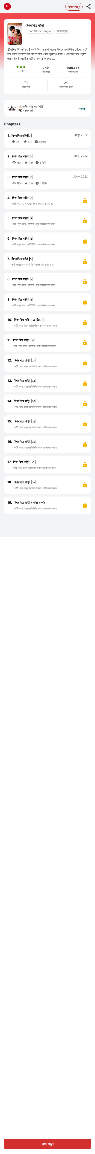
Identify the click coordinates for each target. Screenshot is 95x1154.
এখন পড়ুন (47, 1144)
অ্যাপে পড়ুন (74, 7)
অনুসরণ (82, 108)
